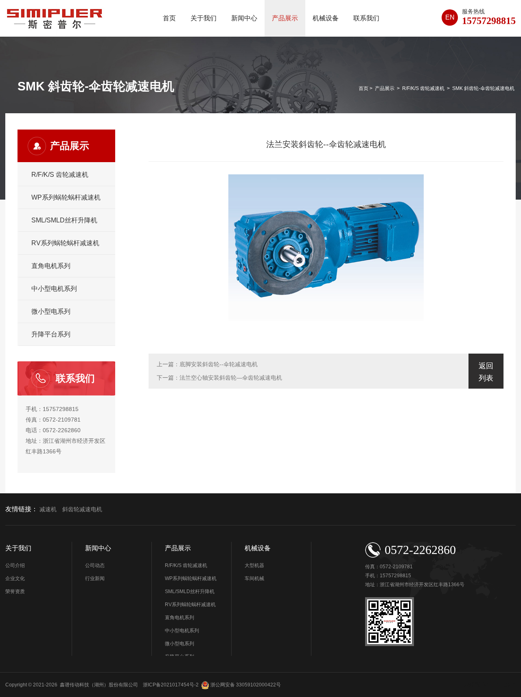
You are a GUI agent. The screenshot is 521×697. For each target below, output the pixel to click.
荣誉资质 (15, 591)
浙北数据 (506, 685)
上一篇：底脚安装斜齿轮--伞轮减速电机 (207, 364)
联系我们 (366, 18)
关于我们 (203, 18)
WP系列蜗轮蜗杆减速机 (66, 197)
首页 (169, 18)
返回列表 (486, 372)
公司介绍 (15, 565)
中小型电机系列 (54, 288)
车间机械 (254, 578)
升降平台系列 (50, 334)
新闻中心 (244, 18)
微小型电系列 (50, 311)
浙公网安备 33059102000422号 (245, 685)
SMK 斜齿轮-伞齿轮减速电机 (483, 88)
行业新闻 (95, 578)
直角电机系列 (50, 265)
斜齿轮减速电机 (82, 509)
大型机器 (254, 565)
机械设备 (326, 18)
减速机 (48, 509)
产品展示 (285, 18)
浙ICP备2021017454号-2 (170, 685)
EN (450, 17)
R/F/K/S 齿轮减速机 (423, 88)
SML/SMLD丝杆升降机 (64, 220)
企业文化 (15, 578)
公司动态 (95, 565)
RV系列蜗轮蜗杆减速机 (65, 243)
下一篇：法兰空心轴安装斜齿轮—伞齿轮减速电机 (219, 377)
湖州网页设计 (479, 685)
